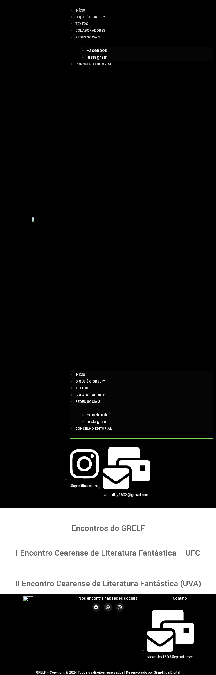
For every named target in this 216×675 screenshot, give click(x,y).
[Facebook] (96, 607)
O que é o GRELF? (90, 17)
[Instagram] (120, 607)
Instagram (97, 57)
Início (80, 10)
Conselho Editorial (93, 64)
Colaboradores (90, 31)
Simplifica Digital (167, 672)
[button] (141, 219)
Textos (81, 24)
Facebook (97, 50)
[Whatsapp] (108, 607)
